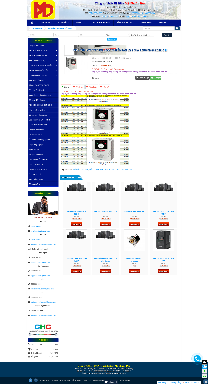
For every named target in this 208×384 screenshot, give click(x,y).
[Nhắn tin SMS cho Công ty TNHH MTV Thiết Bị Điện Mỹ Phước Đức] (204, 362)
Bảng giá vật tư (34, 184)
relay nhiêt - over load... (38, 110)
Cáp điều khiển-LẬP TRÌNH (39, 120)
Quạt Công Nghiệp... (37, 144)
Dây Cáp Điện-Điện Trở (38, 169)
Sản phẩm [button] (63, 22)
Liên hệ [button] (162, 22)
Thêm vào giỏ (144, 77)
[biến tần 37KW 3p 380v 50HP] (105, 187)
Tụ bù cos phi (34, 149)
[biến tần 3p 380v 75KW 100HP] (76, 187)
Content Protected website (121, 380)
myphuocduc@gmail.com (137, 16)
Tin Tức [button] (79, 22)
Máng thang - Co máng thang (40, 95)
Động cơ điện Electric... (37, 100)
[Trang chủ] (32, 23)
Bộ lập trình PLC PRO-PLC (39, 75)
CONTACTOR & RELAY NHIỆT (40, 65)
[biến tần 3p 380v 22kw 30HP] (134, 187)
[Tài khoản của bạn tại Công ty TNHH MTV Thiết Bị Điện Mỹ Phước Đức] (205, 371)
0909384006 (150, 13)
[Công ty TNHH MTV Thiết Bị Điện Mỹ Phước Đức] (43, 9)
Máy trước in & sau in (37, 179)
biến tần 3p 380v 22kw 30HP (134, 211)
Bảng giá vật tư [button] (124, 22)
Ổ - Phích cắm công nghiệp (39, 139)
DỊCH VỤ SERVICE (36, 164)
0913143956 (36, 226)
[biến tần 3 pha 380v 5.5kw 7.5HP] (76, 234)
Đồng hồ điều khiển (36, 45)
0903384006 (137, 13)
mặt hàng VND (173, 382)
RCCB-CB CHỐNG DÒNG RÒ (40, 105)
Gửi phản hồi (112, 382)
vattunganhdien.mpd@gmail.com (43, 244)
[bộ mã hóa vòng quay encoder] (134, 240)
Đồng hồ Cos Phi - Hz (37, 90)
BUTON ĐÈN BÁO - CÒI (38, 124)
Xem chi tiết (194, 382)
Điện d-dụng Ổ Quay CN (38, 159)
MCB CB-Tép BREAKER (38, 55)
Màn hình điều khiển (36, 80)
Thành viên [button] (145, 22)
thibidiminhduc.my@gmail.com (42, 289)
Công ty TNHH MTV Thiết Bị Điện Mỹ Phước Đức (73, 380)
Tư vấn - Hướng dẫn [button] (100, 22)
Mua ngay (157, 77)
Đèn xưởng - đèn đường (38, 115)
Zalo (204, 367)
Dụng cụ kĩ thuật (35, 174)
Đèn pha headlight (36, 154)
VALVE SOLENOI (35, 134)
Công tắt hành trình (36, 129)
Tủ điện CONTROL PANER (39, 85)
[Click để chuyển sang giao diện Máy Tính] (36, 380)
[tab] (66, 87)
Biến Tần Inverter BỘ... (37, 60)
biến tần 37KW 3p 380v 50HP (105, 211)
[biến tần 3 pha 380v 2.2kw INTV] (163, 240)
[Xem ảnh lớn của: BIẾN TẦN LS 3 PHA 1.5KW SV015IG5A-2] (76, 64)
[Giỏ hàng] (204, 375)
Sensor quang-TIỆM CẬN (38, 70)
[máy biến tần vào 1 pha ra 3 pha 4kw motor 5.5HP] (105, 234)
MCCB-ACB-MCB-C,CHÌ (38, 50)
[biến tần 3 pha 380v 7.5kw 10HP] (163, 187)
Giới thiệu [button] (45, 22)
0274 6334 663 (95, 13)
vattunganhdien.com (109, 16)
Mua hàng (77, 224)
